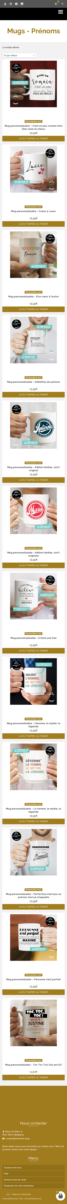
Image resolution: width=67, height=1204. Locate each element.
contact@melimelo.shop (17, 1138)
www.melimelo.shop (11, 1198)
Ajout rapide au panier (33, 138)
